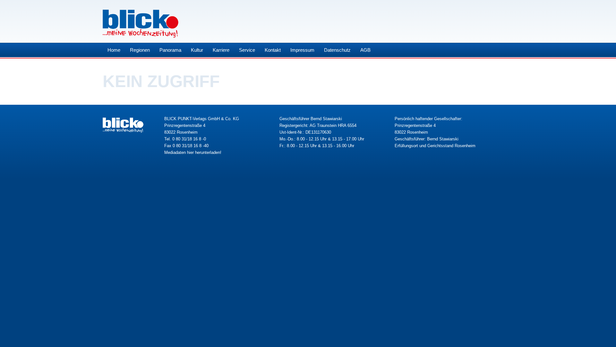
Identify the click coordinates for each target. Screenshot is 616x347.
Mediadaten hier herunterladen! (192, 152)
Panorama (170, 50)
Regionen (140, 50)
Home (113, 50)
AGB (365, 50)
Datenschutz (337, 50)
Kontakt (273, 50)
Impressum (302, 50)
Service (247, 50)
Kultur (197, 50)
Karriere (221, 50)
